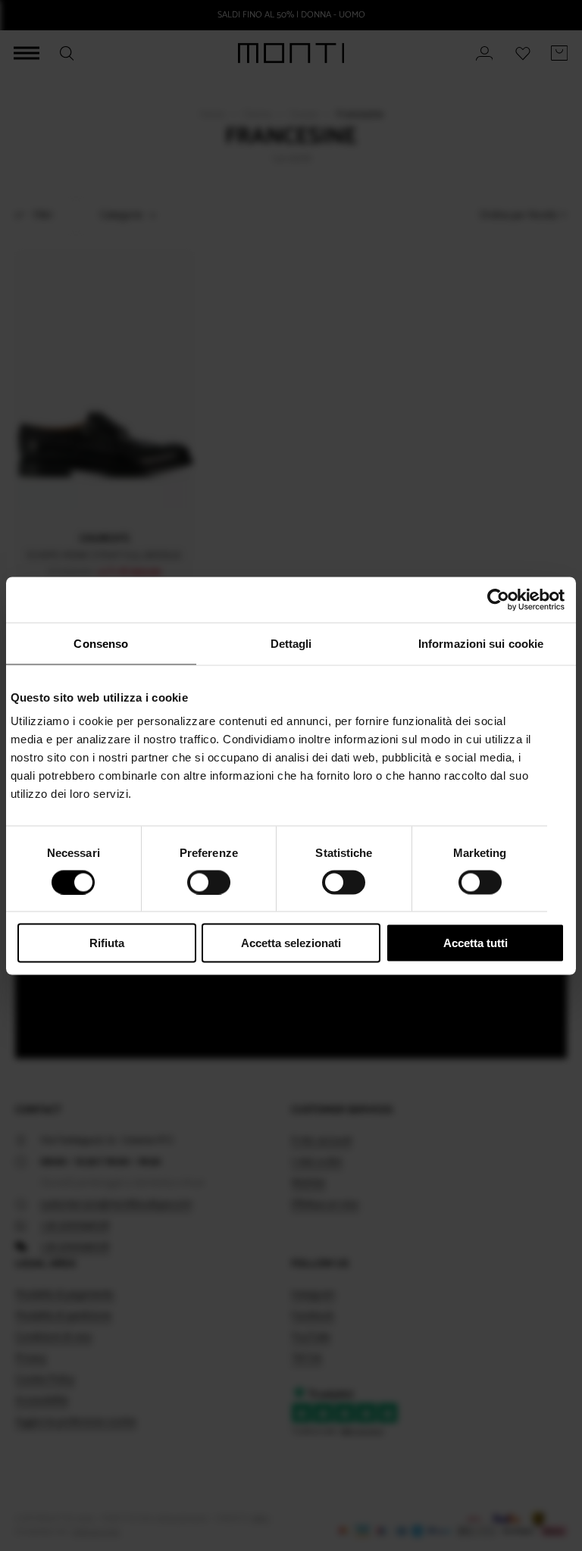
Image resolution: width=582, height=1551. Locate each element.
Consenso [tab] (101, 642)
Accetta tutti (475, 943)
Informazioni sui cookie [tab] (480, 642)
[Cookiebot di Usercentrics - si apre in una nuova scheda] (498, 599)
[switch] (208, 882)
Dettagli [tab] (291, 642)
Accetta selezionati (291, 943)
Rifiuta (106, 943)
